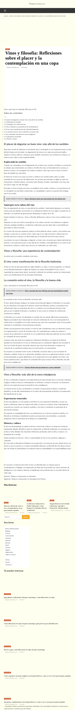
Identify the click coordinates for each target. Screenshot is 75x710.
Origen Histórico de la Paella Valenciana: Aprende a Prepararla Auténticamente (59, 506)
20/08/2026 (21, 652)
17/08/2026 (21, 704)
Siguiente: (25, 479)
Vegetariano (9, 552)
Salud (7, 545)
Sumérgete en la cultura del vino (16, 124)
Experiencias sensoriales (13, 136)
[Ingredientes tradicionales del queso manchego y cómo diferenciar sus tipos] (17, 583)
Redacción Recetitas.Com (13, 67)
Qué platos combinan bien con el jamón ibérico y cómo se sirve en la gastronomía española (34, 702)
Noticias (8, 540)
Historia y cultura (11, 139)
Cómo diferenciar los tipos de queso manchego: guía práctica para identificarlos (31, 624)
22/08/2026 (21, 626)
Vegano (7, 550)
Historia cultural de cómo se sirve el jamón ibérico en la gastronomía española (13, 508)
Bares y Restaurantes (12, 528)
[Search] (69, 10)
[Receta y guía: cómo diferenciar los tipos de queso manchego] (17, 636)
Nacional (8, 538)
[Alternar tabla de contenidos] (5, 117)
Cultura (7, 49)
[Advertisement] (37, 32)
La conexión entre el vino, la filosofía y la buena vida (22, 132)
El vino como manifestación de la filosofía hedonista (22, 129)
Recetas (7, 543)
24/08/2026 (21, 599)
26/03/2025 (67, 510)
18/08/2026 (21, 678)
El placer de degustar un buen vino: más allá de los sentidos (24, 120)
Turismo (7, 547)
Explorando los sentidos (13, 122)
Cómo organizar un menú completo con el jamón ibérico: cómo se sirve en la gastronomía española (37, 676)
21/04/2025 (44, 512)
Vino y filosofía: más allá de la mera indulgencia (20, 134)
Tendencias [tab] (8, 564)
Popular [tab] (7, 562)
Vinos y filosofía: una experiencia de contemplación (21, 127)
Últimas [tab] (7, 560)
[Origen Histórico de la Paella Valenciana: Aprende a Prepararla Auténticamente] (60, 493)
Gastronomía (9, 536)
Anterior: (20, 476)
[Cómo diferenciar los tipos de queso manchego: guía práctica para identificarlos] (17, 610)
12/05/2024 (24, 67)
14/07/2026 (21, 512)
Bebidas (7, 531)
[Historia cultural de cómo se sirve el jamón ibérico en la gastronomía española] (14, 494)
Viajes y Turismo (10, 554)
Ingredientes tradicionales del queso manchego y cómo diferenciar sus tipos (29, 597)
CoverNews (17, 708)
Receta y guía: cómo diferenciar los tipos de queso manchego (24, 650)
